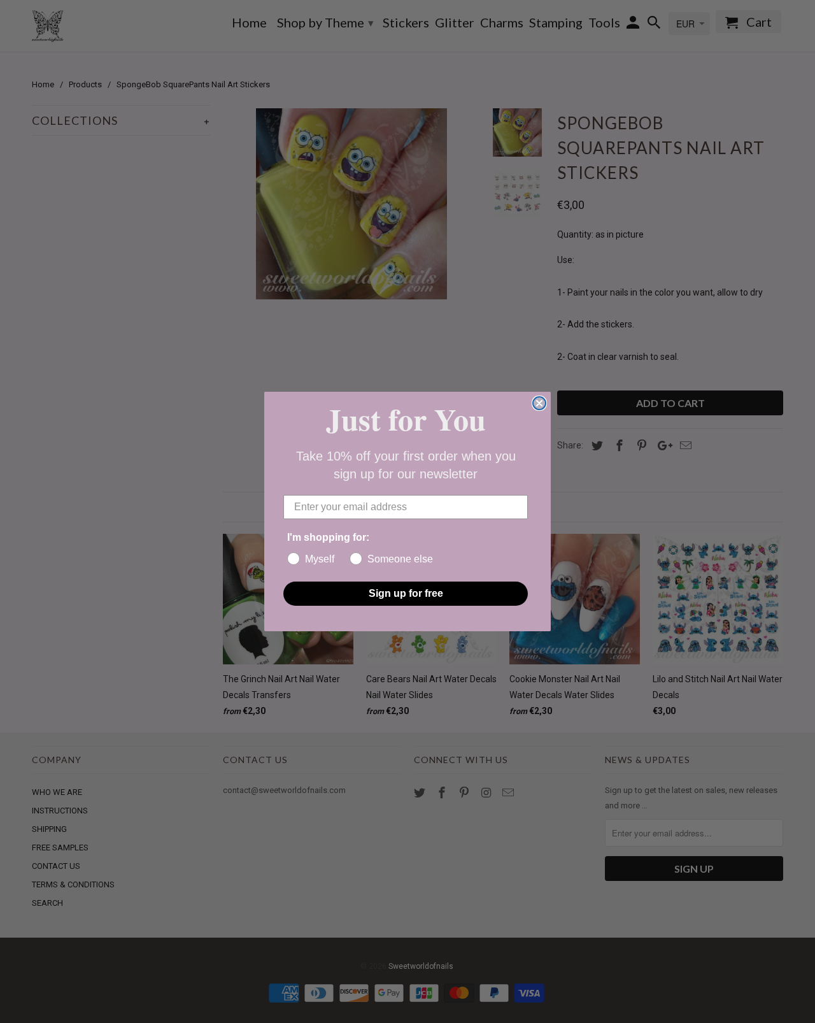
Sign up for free (406, 593)
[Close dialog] (539, 403)
